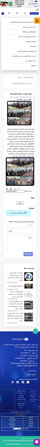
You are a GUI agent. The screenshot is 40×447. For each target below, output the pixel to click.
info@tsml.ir (20, 358)
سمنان (19, 77)
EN (17, 13)
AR (9, 13)
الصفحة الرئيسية (28, 77)
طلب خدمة (34, 13)
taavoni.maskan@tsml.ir (27, 366)
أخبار (16, 97)
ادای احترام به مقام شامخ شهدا (22, 83)
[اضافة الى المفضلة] (18, 189)
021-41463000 (26, 353)
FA (25, 13)
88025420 (24, 355)
